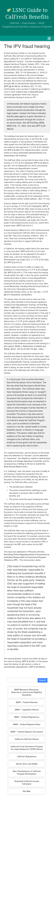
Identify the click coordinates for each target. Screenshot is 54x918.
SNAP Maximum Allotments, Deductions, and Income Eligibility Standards (26, 692)
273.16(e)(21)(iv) (18, 217)
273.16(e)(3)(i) (27, 162)
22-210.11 (18, 272)
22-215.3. (31, 251)
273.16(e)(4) (30, 321)
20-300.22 (16, 86)
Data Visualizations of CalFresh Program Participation (27, 772)
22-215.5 (17, 262)
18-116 (14, 165)
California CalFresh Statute (27, 739)
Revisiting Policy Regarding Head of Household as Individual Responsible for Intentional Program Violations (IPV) (26, 557)
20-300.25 (40, 666)
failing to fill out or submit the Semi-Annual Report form (24, 465)
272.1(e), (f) (18, 359)
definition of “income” (22, 455)
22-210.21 (27, 225)
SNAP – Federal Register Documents (26, 731)
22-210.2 (7, 209)
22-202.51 (44, 162)
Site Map (27, 791)
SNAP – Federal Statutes (27, 702)
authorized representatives (31, 152)
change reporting (24, 461)
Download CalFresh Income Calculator (26, 782)
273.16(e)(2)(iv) (35, 206)
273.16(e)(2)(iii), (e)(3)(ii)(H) (19, 294)
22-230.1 (32, 661)
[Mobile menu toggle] (49, 38)
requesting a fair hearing (15, 155)
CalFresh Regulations (26, 756)
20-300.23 (25, 86)
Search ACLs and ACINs (26, 763)
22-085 (16, 150)
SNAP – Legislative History (27, 709)
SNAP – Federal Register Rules (26, 724)
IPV (26, 67)
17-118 (23, 72)
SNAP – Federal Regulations (26, 717)
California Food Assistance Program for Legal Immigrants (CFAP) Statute (26, 747)
